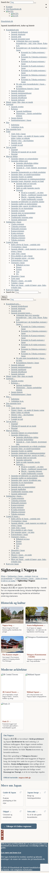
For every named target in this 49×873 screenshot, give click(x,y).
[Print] (24, 833)
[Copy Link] (24, 831)
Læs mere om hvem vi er (11, 853)
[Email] (24, 836)
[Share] (24, 838)
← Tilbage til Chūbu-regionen (17, 826)
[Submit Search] (40, 292)
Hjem (3, 576)
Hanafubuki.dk (7, 21)
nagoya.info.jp (25, 778)
